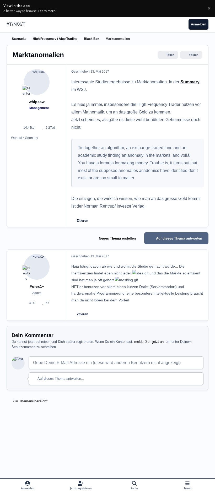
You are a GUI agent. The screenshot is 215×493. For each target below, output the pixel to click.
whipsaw (37, 102)
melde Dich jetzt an (149, 342)
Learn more (9, 8)
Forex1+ (37, 286)
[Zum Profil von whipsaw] (37, 82)
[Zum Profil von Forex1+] (37, 267)
